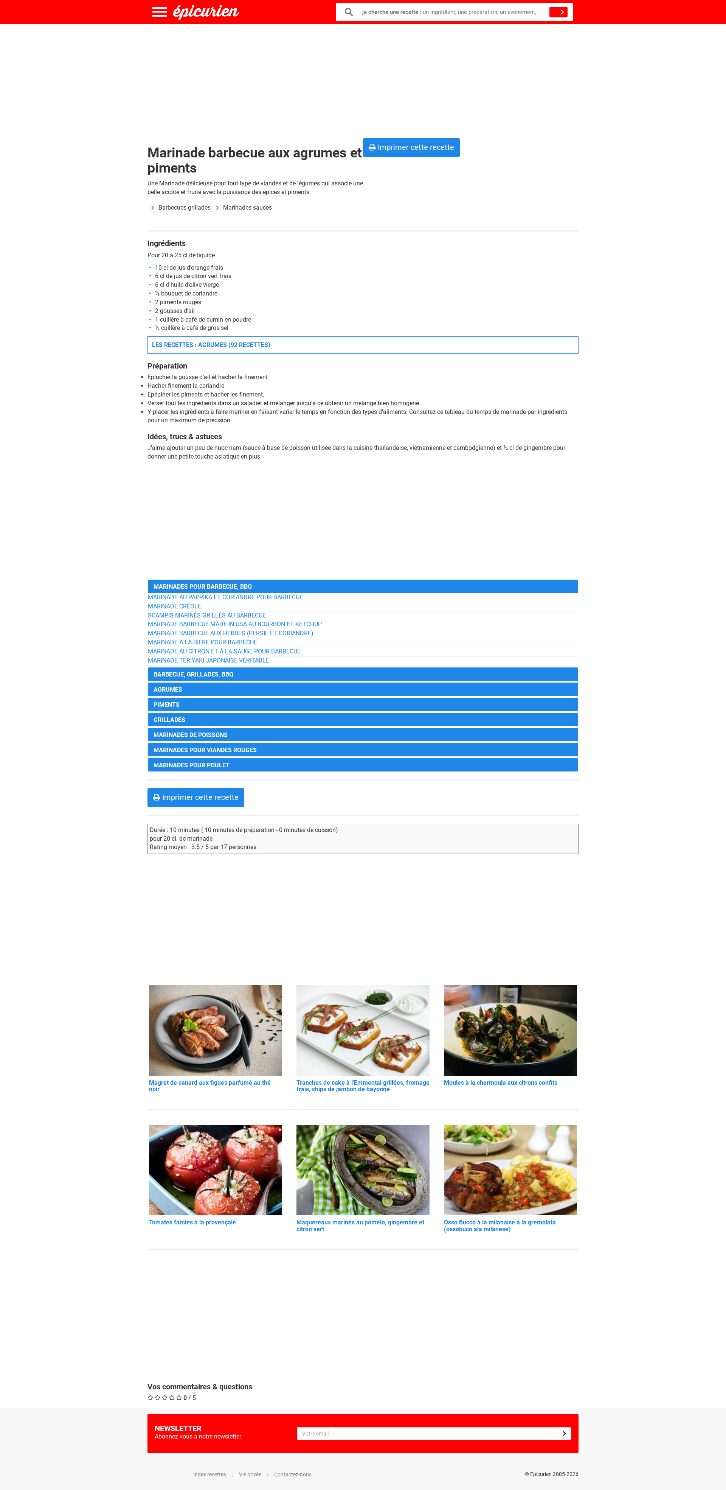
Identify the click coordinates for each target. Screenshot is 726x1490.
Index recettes (209, 1474)
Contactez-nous (293, 1474)
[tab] (363, 586)
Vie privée (250, 1474)
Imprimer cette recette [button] (415, 147)
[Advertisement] (363, 79)
